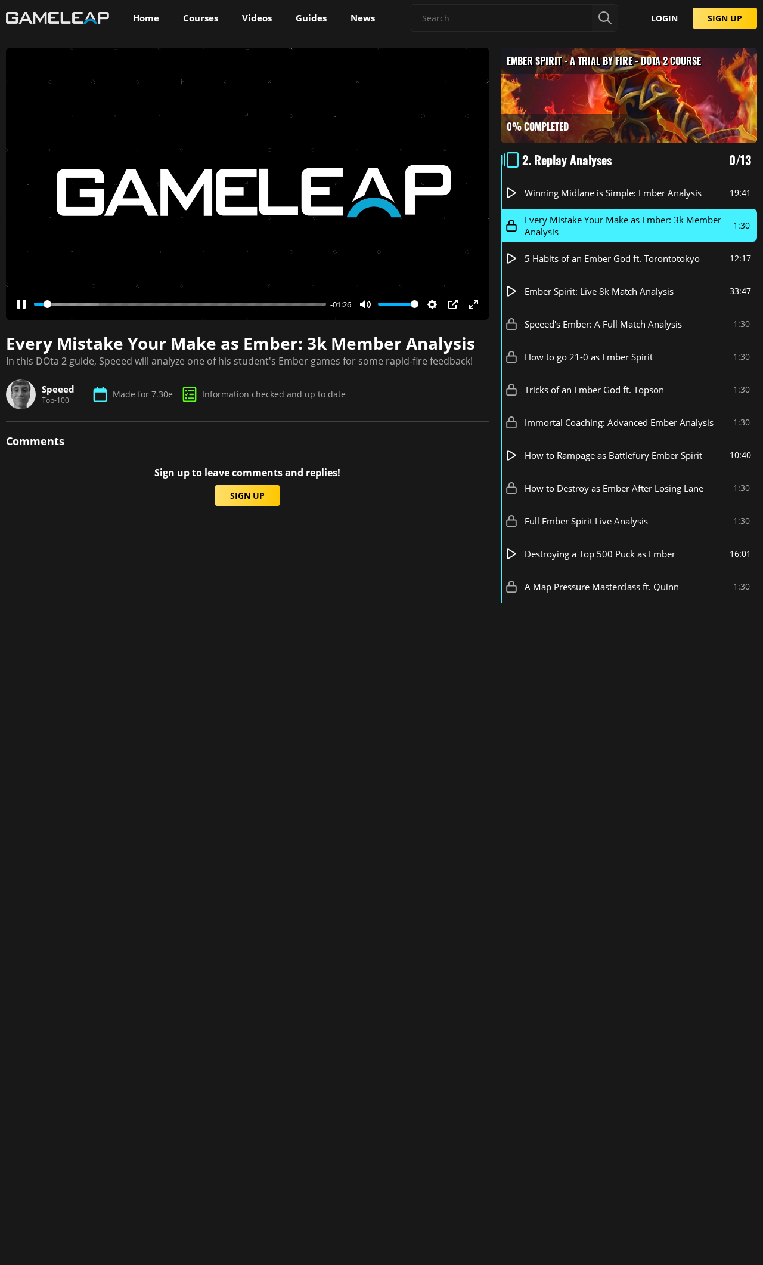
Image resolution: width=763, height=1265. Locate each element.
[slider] (180, 304)
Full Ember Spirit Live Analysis (586, 521)
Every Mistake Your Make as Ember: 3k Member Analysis (623, 225)
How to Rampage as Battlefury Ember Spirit (613, 455)
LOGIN (664, 18)
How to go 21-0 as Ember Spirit (589, 357)
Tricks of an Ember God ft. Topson (594, 390)
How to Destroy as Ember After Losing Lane (614, 488)
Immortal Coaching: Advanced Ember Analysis (619, 422)
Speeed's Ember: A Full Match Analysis (603, 324)
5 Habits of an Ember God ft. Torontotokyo (612, 258)
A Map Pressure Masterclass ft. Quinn (602, 587)
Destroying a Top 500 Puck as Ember (600, 554)
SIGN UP (725, 18)
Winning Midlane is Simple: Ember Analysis (613, 193)
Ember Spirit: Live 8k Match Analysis (599, 291)
